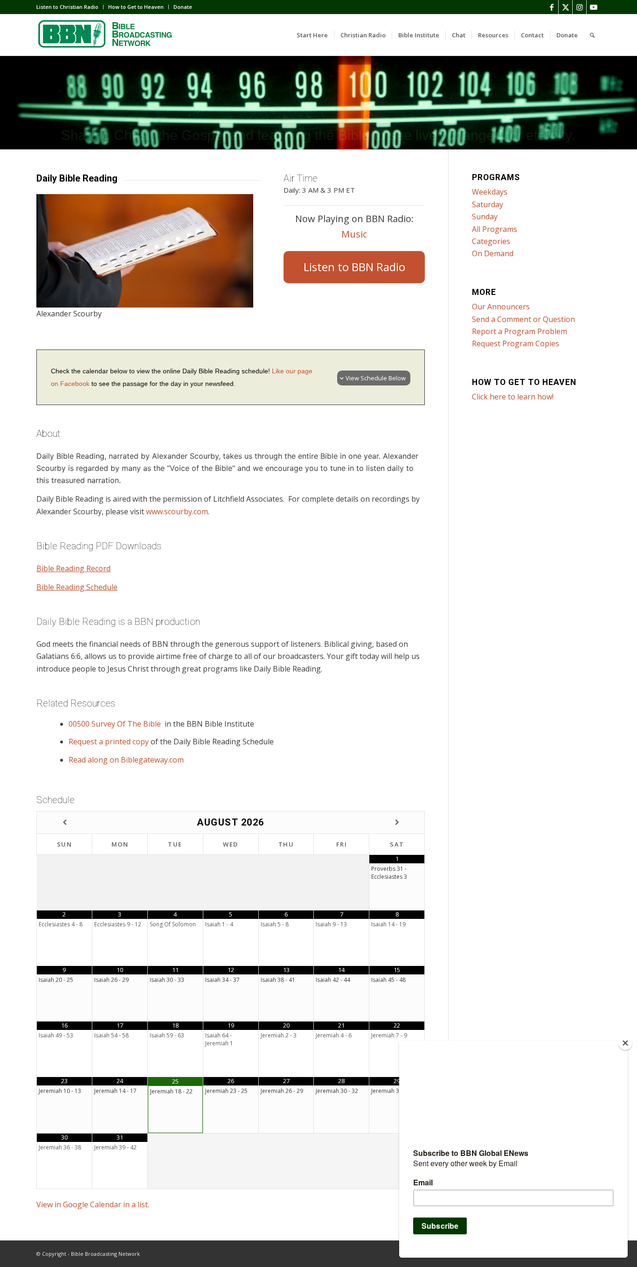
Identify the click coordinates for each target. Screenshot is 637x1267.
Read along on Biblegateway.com (126, 760)
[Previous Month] (64, 822)
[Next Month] (396, 822)
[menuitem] (70, 7)
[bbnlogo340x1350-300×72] (106, 35)
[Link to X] (565, 7)
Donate (182, 6)
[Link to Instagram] (579, 7)
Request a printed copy (109, 741)
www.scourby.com (177, 511)
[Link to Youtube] (594, 7)
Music (354, 234)
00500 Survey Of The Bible (116, 724)
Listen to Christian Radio (67, 6)
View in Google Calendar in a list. (92, 1204)
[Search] (592, 35)
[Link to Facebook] (551, 7)
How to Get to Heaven (136, 6)
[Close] (625, 1043)
